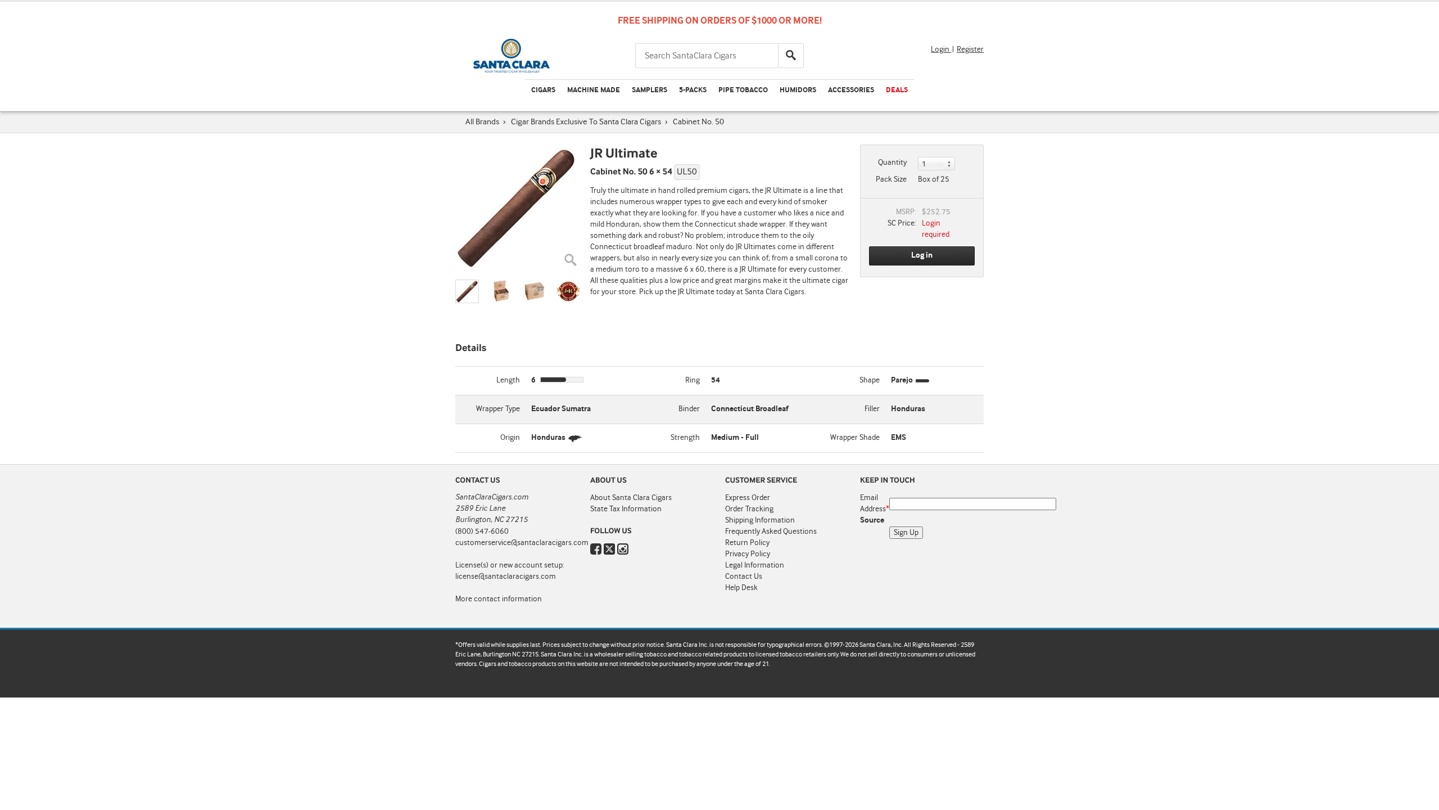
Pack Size (891, 179)
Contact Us (743, 576)
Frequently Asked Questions (771, 531)
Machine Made (593, 90)
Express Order (747, 497)
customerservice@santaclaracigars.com (522, 542)
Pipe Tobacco (743, 90)
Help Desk (741, 587)
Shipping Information (760, 520)
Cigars (543, 90)
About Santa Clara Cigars (631, 497)
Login (941, 49)
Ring (692, 380)
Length (508, 380)
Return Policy (747, 542)
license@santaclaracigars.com (505, 576)
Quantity (892, 162)
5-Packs (693, 90)
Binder (689, 408)
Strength (685, 437)
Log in (922, 255)
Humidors (798, 90)
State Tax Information (626, 509)
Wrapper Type (498, 408)
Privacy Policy (747, 554)
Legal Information (754, 565)
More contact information (498, 599)
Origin (510, 437)
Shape (869, 380)
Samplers (649, 90)
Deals (897, 90)
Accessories (851, 90)
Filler (872, 408)
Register (970, 49)
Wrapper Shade (855, 437)
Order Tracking (749, 509)
